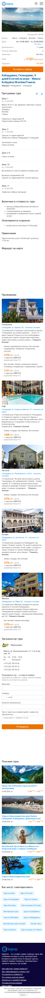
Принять (23, 995)
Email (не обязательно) (11, 703)
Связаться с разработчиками (14, 980)
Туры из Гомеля (30, 899)
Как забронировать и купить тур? (16, 972)
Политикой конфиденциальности (29, 992)
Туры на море (9, 893)
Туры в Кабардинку (32, 917)
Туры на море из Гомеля (31, 930)
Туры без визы (10, 905)
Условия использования (12, 983)
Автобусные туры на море (14, 924)
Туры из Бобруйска (31, 911)
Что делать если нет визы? (13, 977)
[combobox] (4, 697)
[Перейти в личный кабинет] (35, 4)
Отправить (22, 726)
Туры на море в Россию (31, 905)
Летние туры (36, 924)
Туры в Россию (26, 893)
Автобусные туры (11, 911)
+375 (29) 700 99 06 (11, 663)
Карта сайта (7, 986)
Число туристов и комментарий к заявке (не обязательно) (20, 713)
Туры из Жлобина (11, 917)
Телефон (5, 693)
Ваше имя (6, 684)
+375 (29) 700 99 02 (11, 670)
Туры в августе (10, 930)
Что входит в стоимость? (12, 974)
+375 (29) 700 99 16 (11, 666)
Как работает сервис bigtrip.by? (15, 969)
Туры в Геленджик (11, 899)
